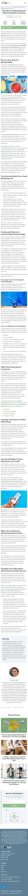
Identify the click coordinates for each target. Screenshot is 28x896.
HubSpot (10, 448)
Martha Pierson (14, 679)
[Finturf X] (5, 859)
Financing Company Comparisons (10, 881)
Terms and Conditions (16, 891)
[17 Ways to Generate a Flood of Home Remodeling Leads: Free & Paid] (14, 747)
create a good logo (6, 155)
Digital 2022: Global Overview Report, (12, 481)
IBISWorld (3, 35)
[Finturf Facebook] (3, 859)
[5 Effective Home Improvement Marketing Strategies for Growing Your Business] (14, 771)
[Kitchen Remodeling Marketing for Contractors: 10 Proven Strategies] (14, 725)
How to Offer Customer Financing (10, 877)
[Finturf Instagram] (7, 859)
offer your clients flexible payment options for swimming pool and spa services (14, 404)
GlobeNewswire (12, 65)
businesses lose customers (13, 632)
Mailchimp (16, 184)
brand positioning (14, 134)
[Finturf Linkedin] (1, 859)
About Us (3, 865)
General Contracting (18, 707)
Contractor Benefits (6, 879)
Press (2, 869)
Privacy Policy (5, 891)
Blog (2, 867)
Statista (4, 375)
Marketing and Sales (6, 707)
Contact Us (4, 871)
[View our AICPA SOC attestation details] (3, 886)
